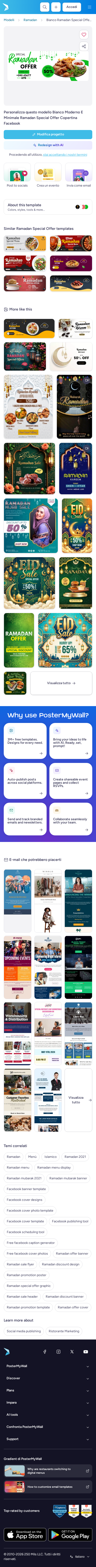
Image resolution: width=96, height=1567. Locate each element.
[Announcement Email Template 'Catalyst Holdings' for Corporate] (78, 901)
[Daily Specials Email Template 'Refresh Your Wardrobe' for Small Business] (48, 901)
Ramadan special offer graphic (29, 1286)
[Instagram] (58, 1351)
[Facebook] (44, 1351)
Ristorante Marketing (64, 1331)
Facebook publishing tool (70, 1221)
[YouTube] (85, 1351)
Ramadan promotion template (28, 1307)
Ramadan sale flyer (20, 1264)
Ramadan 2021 (75, 1157)
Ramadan (13, 1157)
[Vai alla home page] (5, 7)
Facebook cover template (25, 1221)
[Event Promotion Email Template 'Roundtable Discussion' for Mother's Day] (48, 1033)
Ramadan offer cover (73, 1307)
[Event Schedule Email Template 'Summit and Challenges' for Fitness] (17, 967)
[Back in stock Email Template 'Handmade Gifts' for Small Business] (17, 1100)
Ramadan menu (18, 1168)
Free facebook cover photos (27, 1254)
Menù (32, 1157)
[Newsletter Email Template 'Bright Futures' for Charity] (48, 967)
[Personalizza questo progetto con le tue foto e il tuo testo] (48, 66)
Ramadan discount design (60, 1264)
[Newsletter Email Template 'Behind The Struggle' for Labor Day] (78, 1033)
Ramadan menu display (54, 1168)
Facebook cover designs (24, 1200)
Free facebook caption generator (31, 1243)
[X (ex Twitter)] (72, 1351)
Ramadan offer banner (72, 1254)
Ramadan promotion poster (26, 1275)
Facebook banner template (26, 1189)
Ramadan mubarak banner (68, 1178)
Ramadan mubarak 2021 (24, 1178)
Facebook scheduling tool (25, 1232)
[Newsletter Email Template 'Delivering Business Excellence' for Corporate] (48, 1100)
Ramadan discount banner (65, 1297)
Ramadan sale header (22, 1297)
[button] (84, 34)
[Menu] (89, 7)
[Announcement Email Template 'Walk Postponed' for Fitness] (17, 901)
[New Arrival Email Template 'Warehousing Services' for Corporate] (17, 1033)
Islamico (51, 1157)
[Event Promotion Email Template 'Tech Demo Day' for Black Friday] (78, 967)
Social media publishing (24, 1331)
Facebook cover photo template (30, 1211)
